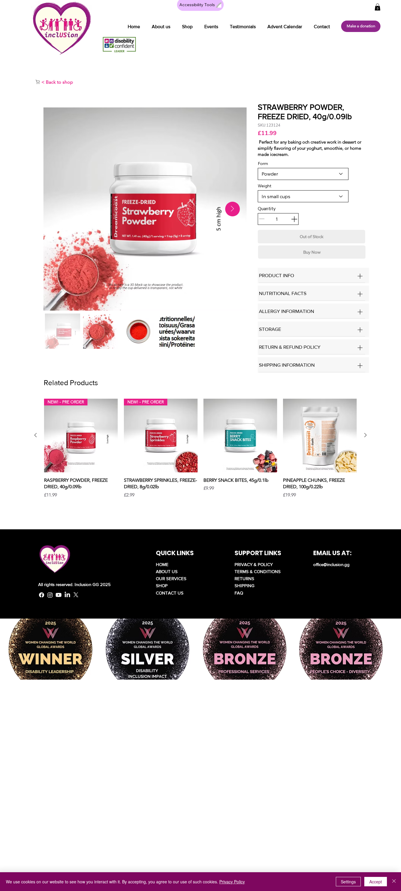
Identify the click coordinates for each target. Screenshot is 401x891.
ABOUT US (167, 571)
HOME (162, 564)
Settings (348, 882)
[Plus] (360, 276)
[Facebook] (41, 595)
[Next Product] (365, 435)
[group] (200, 448)
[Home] (37, 81)
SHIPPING (245, 585)
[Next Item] (232, 209)
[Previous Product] (35, 435)
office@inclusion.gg (331, 564)
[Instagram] (50, 595)
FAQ (239, 592)
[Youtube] (58, 595)
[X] (76, 595)
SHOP (162, 585)
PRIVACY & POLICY (254, 564)
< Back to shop (57, 82)
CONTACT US (169, 592)
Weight (264, 186)
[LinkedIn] (67, 595)
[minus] (294, 219)
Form (263, 163)
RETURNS (244, 578)
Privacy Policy (232, 882)
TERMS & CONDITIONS (258, 571)
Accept (375, 882)
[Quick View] (240, 435)
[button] (187, 26)
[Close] (393, 881)
